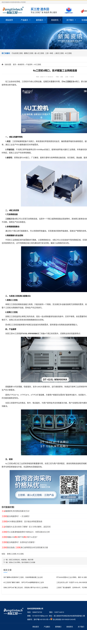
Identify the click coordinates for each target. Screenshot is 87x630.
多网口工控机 (11, 554)
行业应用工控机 (17, 53)
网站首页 (9, 20)
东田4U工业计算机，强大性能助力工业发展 (22, 562)
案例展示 (39, 20)
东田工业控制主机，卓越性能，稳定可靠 (21, 560)
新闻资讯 (54, 20)
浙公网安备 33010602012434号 (64, 619)
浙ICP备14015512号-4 (42, 619)
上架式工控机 (59, 53)
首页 (14, 64)
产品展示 (24, 20)
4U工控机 (68, 53)
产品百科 (29, 64)
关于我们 (70, 20)
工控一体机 (49, 53)
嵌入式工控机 (39, 53)
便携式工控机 (28, 53)
